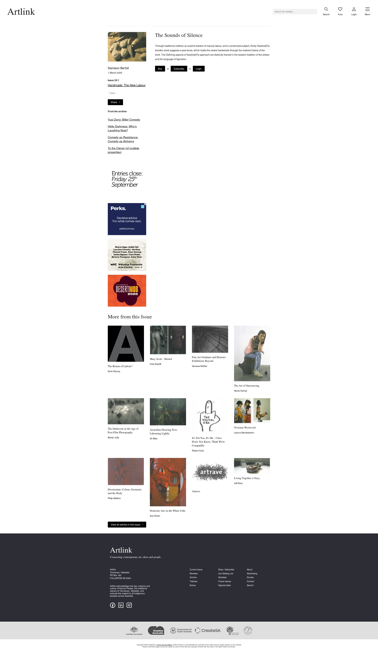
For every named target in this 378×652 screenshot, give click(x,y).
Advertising (252, 573)
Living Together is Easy (247, 478)
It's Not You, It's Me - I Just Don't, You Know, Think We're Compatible (208, 442)
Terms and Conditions (164, 644)
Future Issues (224, 581)
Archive (193, 577)
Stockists (222, 577)
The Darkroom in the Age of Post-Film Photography (123, 431)
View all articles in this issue (125, 524)
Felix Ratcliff (155, 364)
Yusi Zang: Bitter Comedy (124, 119)
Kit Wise (153, 438)
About (249, 569)
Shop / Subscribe (226, 569)
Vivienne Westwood (244, 428)
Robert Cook (198, 450)
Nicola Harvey (240, 390)
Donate (250, 577)
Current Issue (196, 569)
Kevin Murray (114, 371)
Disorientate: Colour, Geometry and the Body (125, 491)
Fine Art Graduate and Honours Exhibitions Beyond (209, 359)
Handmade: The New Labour (127, 85)
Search (250, 585)
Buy (160, 68)
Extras (193, 585)
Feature (112, 93)
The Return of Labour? (120, 366)
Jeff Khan (238, 483)
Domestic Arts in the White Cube (167, 511)
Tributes (193, 581)
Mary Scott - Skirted (161, 359)
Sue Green (155, 515)
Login (199, 68)
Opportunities (224, 585)
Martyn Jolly (113, 437)
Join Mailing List (225, 573)
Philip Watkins (114, 498)
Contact (250, 581)
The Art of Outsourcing (246, 386)
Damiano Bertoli (118, 68)
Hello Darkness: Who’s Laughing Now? (122, 128)
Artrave (196, 491)
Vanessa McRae (199, 366)
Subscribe (179, 68)
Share (114, 102)
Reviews (194, 573)
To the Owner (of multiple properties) (123, 150)
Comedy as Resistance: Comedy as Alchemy (123, 139)
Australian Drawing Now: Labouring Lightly (164, 432)
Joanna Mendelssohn (244, 432)
